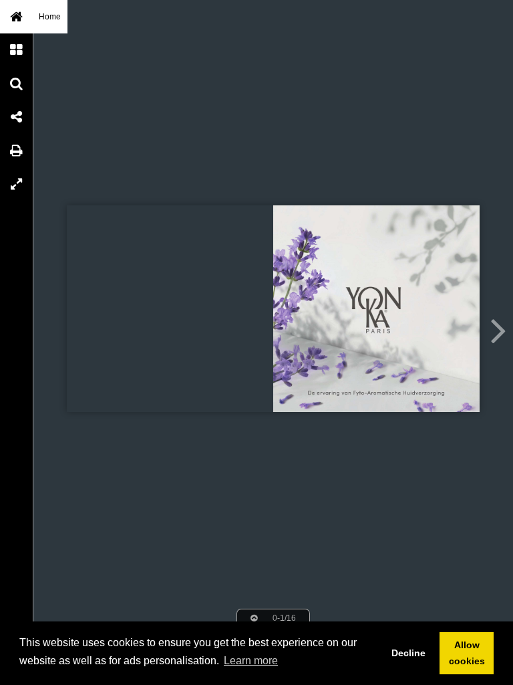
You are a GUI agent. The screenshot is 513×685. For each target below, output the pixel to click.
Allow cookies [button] (467, 653)
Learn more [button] (251, 660)
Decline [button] (408, 653)
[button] (16, 16)
